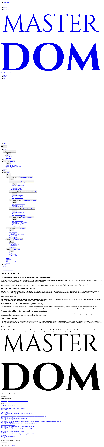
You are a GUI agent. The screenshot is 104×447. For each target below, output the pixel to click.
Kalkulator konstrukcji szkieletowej (14, 166)
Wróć (9, 154)
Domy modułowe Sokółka (21, 86)
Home (4, 149)
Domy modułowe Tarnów (21, 103)
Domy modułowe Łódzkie (17, 87)
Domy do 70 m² (15, 124)
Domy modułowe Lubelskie (18, 106)
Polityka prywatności (12, 140)
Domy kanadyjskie (16, 121)
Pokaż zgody (4, 442)
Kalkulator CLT (11, 12)
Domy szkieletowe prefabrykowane (19, 119)
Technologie (6, 2)
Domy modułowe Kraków (21, 102)
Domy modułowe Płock (21, 98)
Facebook (3, 437)
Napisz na (7, 401)
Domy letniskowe (15, 132)
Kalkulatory (6, 9)
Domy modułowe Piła (20, 92)
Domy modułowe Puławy (21, 112)
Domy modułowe (15, 116)
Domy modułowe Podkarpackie (18, 88)
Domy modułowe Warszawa (21, 97)
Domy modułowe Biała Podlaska (22, 109)
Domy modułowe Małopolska (18, 101)
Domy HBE (10, 5)
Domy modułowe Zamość (21, 110)
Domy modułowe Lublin (21, 108)
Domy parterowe (15, 127)
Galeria (9, 136)
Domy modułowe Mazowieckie (18, 95)
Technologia (10, 137)
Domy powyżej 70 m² (16, 125)
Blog (4, 76)
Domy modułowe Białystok (21, 85)
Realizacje (5, 7)
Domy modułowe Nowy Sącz (22, 105)
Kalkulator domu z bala (13, 10)
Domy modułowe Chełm (21, 111)
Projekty (5, 75)
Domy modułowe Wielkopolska (18, 90)
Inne (4, 78)
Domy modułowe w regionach (14, 81)
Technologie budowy (12, 115)
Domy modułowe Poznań (21, 91)
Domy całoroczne (15, 131)
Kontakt (9, 141)
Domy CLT (10, 6)
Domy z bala (10, 3)
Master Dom (6, 266)
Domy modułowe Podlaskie (18, 83)
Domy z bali (14, 117)
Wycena (5, 143)
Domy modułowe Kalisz (21, 94)
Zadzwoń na (21, 401)
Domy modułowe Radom (21, 99)
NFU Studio (12, 445)
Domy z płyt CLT (15, 120)
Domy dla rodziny (15, 133)
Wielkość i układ (11, 123)
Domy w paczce (15, 135)
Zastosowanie (11, 130)
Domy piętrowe (15, 128)
